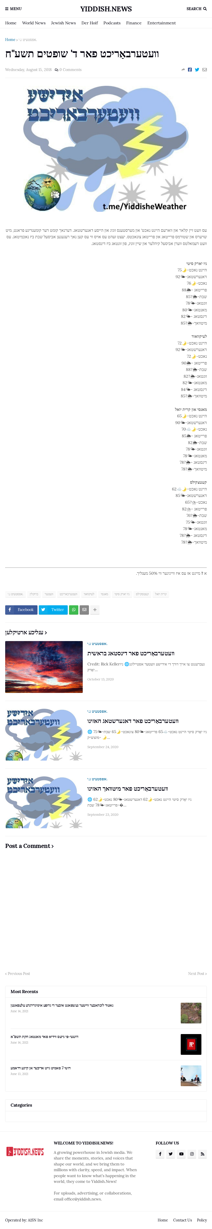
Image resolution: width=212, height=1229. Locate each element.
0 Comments (70, 69)
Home (11, 22)
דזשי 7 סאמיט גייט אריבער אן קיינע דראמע (41, 1067)
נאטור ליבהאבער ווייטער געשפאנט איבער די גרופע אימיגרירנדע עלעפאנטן (62, 1005)
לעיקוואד (89, 594)
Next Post (196, 973)
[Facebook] (190, 69)
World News (34, 22)
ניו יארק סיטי (122, 594)
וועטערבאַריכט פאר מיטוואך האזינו (127, 788)
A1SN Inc (35, 1220)
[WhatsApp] (73, 610)
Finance (134, 22)
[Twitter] (197, 69)
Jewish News (63, 22)
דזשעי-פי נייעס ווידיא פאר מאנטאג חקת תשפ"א (44, 1036)
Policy (202, 1220)
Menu (16, 8)
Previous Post (19, 973)
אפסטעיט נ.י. (28, 39)
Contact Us (182, 1220)
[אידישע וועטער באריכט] (106, 210)
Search (194, 8)
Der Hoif (89, 22)
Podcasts (111, 22)
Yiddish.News (106, 8)
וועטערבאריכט (68, 594)
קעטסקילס (142, 594)
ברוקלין (34, 594)
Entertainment (161, 22)
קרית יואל (160, 594)
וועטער (49, 594)
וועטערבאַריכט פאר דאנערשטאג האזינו (133, 721)
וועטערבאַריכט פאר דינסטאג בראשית (131, 653)
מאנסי (104, 594)
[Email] (204, 69)
